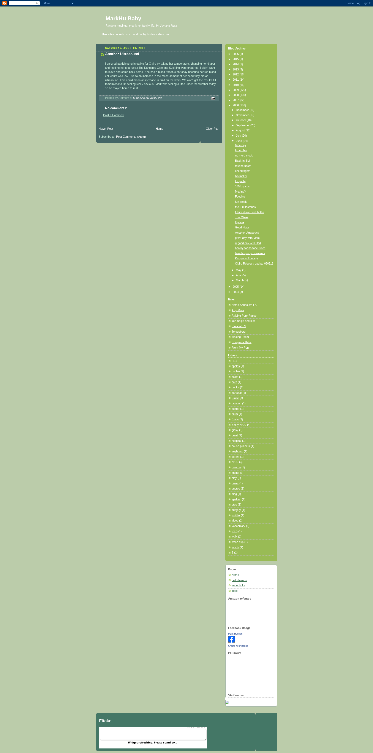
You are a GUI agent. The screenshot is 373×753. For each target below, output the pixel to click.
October (241, 120)
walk (234, 536)
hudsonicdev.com (158, 34)
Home (159, 128)
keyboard (237, 451)
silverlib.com (123, 34)
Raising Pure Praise (244, 315)
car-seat (237, 392)
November (243, 115)
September (243, 125)
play (234, 478)
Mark (174, 25)
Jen (162, 25)
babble (236, 371)
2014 (236, 64)
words (235, 547)
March (240, 280)
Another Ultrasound (122, 54)
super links (238, 585)
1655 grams (242, 186)
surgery (236, 510)
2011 (236, 79)
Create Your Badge (238, 646)
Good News (242, 227)
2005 (236, 286)
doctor (235, 408)
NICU (235, 462)
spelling (236, 499)
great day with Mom (247, 237)
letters (235, 456)
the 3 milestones (245, 207)
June (239, 140)
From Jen (241, 150)
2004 (236, 292)
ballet (235, 376)
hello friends (239, 580)
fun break (241, 201)
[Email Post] (212, 98)
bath (234, 382)
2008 (236, 95)
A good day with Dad (248, 243)
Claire (235, 398)
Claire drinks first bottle (249, 212)
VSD (234, 531)
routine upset (243, 166)
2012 (236, 74)
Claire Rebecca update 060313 (254, 263)
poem (235, 483)
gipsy (235, 430)
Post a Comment (113, 115)
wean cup (237, 542)
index (235, 590)
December (243, 110)
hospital (236, 440)
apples (236, 366)
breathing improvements (250, 253)
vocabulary (238, 526)
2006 (236, 105)
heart (235, 435)
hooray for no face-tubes (250, 248)
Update (239, 222)
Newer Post (106, 128)
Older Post (212, 128)
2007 (236, 100)
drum (235, 414)
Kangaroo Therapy (246, 258)
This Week (241, 217)
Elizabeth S (239, 326)
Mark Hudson (235, 633)
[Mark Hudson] (231, 641)
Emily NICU (239, 424)
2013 (236, 69)
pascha (236, 467)
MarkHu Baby (123, 18)
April (239, 275)
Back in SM (242, 160)
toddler (236, 515)
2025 (236, 54)
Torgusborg (238, 331)
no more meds (244, 155)
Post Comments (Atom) (131, 136)
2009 (236, 90)
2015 (236, 59)
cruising (236, 403)
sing (234, 494)
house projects (241, 446)
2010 (236, 84)
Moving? (240, 191)
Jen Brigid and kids (244, 320)
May (239, 270)
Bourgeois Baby (241, 342)
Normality (241, 176)
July (239, 135)
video (235, 520)
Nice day (240, 145)
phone (235, 472)
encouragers (242, 170)
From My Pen (240, 347)
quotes (236, 488)
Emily (235, 419)
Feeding (240, 196)
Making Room (240, 336)
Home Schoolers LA (244, 304)
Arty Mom (238, 310)
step (234, 504)
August (241, 130)
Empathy (240, 181)
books (235, 387)
